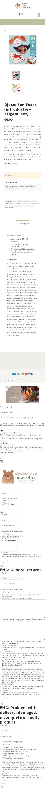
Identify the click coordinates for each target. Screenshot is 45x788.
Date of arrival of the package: (12, 531)
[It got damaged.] (9, 539)
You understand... (8, 651)
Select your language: (9, 498)
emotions (26, 203)
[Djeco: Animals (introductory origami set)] (42, 394)
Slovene (5, 441)
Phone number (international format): (16, 418)
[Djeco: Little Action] (2, 394)
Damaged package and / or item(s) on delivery (20, 749)
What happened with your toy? (13, 536)
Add (2, 431)
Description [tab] (23, 224)
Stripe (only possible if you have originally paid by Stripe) (24, 686)
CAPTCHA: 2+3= (8, 505)
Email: (6, 412)
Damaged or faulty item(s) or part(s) (16, 751)
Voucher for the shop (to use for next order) (19, 688)
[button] (5, 30)
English (5, 443)
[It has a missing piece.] (9, 541)
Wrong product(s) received (13, 758)
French (19, 206)
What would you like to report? (13, 747)
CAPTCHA (7, 452)
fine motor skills (35, 203)
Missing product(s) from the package (16, 756)
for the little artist (11, 206)
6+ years (12, 203)
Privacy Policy (30, 555)
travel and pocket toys (29, 206)
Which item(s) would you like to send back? (17, 598)
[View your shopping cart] (21, 15)
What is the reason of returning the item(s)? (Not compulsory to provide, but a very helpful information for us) (23, 620)
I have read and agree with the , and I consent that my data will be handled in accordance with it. (22, 555)
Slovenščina (8, 501)
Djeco (34, 201)
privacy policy (18, 451)
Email (4, 493)
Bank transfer (9, 684)
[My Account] (15, 15)
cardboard (18, 203)
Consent (5, 552)
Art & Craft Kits (17, 201)
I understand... (7, 760)
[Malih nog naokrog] (22, 6)
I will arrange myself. (11, 645)
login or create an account (19, 188)
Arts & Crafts (27, 201)
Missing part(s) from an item (14, 754)
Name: (6, 407)
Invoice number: (8, 525)
